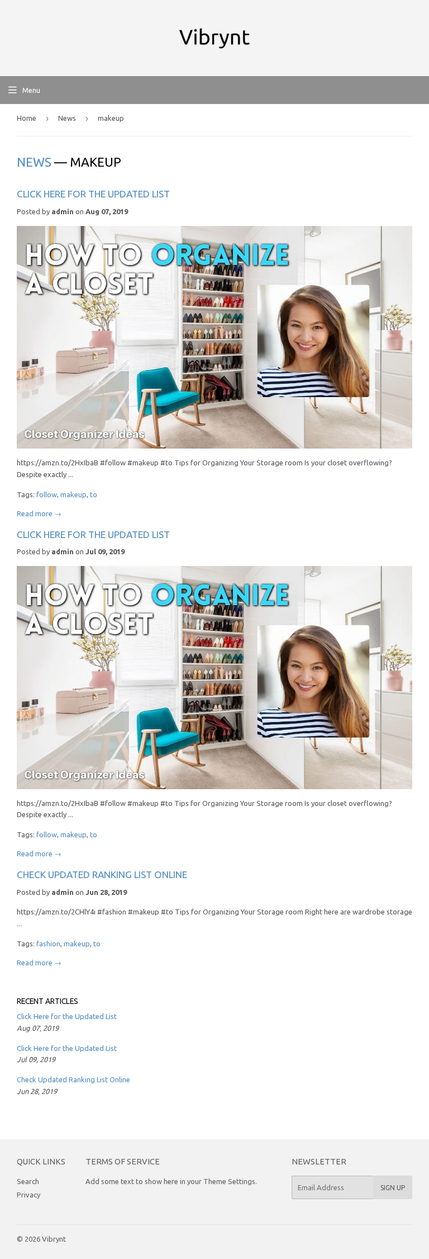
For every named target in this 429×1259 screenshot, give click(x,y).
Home (26, 118)
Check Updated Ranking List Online (102, 874)
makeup (73, 494)
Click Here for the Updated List (93, 193)
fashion (48, 943)
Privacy (28, 1195)
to (93, 494)
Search (28, 1181)
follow (46, 494)
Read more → (39, 513)
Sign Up (392, 1187)
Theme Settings (229, 1181)
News (67, 118)
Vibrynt (54, 1239)
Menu (31, 90)
